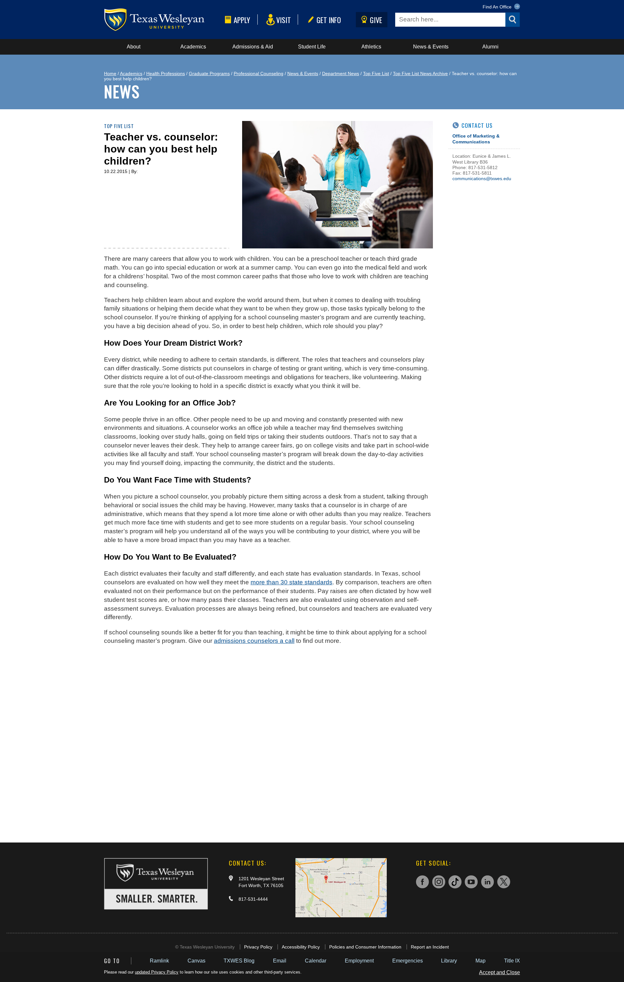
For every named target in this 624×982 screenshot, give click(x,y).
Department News (340, 73)
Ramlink (159, 960)
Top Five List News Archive (420, 73)
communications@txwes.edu (481, 178)
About (133, 46)
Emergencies (407, 960)
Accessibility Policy (301, 946)
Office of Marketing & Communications (476, 138)
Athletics (371, 46)
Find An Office (498, 6)
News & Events (430, 46)
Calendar (315, 960)
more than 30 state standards (291, 582)
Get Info (329, 19)
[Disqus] (268, 748)
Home (110, 73)
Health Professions (165, 73)
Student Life (312, 46)
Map (480, 960)
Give (376, 19)
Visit (283, 19)
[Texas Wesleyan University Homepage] (163, 19)
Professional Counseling (258, 73)
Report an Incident (430, 946)
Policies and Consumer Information (365, 946)
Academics (193, 46)
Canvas (196, 960)
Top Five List (376, 73)
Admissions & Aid (252, 46)
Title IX (512, 960)
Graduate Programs (209, 73)
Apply (242, 19)
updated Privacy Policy (156, 972)
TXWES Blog (239, 960)
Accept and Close (499, 972)
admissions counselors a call (254, 640)
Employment (359, 960)
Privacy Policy (258, 946)
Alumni (490, 46)
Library (449, 960)
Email (279, 960)
